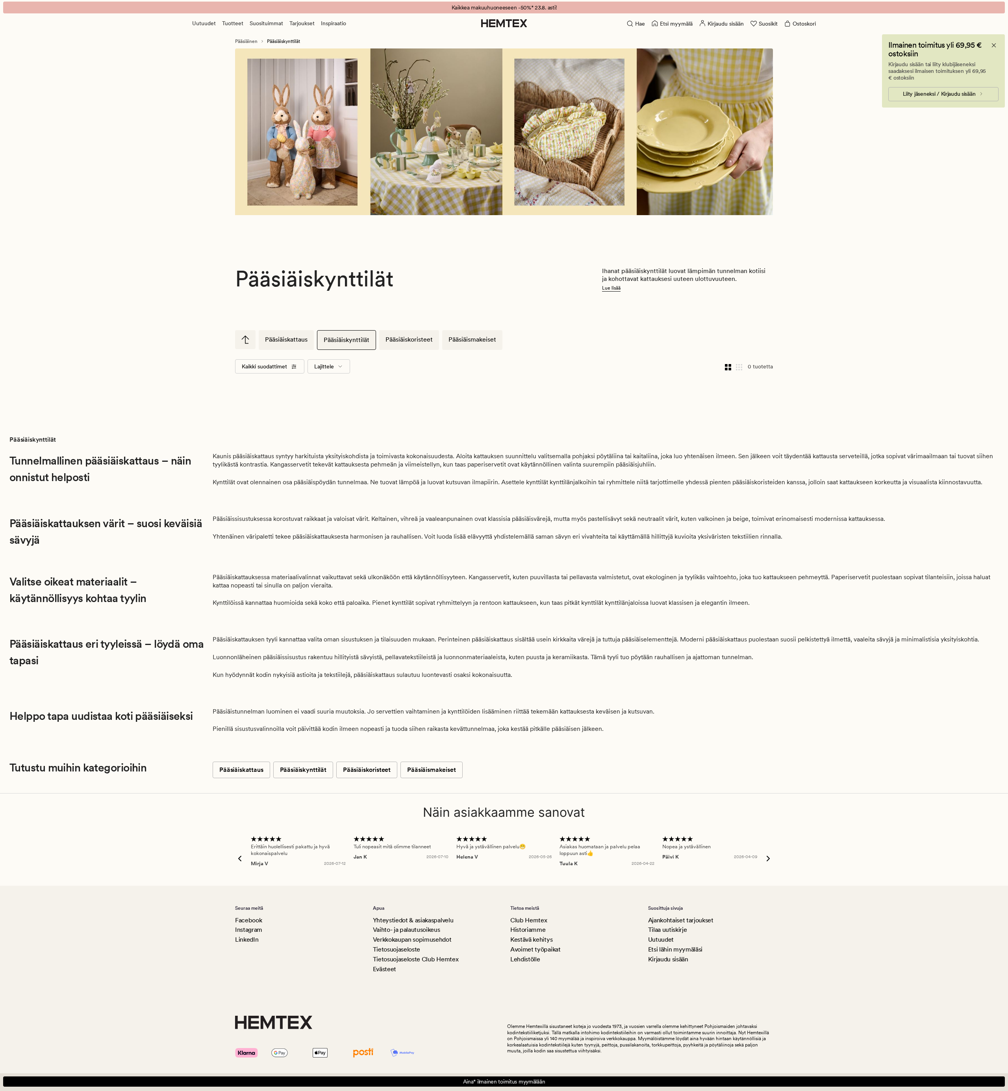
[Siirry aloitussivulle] (504, 23)
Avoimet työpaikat (535, 949)
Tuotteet (232, 23)
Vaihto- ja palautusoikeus (406, 929)
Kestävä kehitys (531, 939)
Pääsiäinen (246, 41)
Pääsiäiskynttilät (346, 340)
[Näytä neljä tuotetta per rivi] (728, 366)
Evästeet (384, 969)
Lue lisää (611, 288)
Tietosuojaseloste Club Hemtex (416, 959)
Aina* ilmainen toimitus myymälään (504, 1081)
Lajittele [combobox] (324, 366)
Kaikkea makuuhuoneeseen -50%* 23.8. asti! (504, 7)
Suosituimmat (266, 23)
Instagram (248, 929)
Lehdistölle (525, 959)
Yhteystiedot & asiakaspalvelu (413, 920)
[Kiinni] (994, 45)
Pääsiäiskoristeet (409, 339)
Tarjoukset (302, 23)
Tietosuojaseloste (397, 949)
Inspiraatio (333, 23)
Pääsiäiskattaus (286, 339)
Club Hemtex (528, 920)
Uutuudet (204, 23)
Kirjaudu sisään (668, 959)
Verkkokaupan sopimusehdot (412, 939)
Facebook (248, 920)
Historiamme (527, 929)
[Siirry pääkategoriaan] (245, 339)
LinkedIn (246, 939)
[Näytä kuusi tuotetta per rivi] (739, 366)
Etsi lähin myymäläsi (675, 949)
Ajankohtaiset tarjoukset (680, 920)
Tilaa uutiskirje (667, 929)
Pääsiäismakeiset (472, 339)
